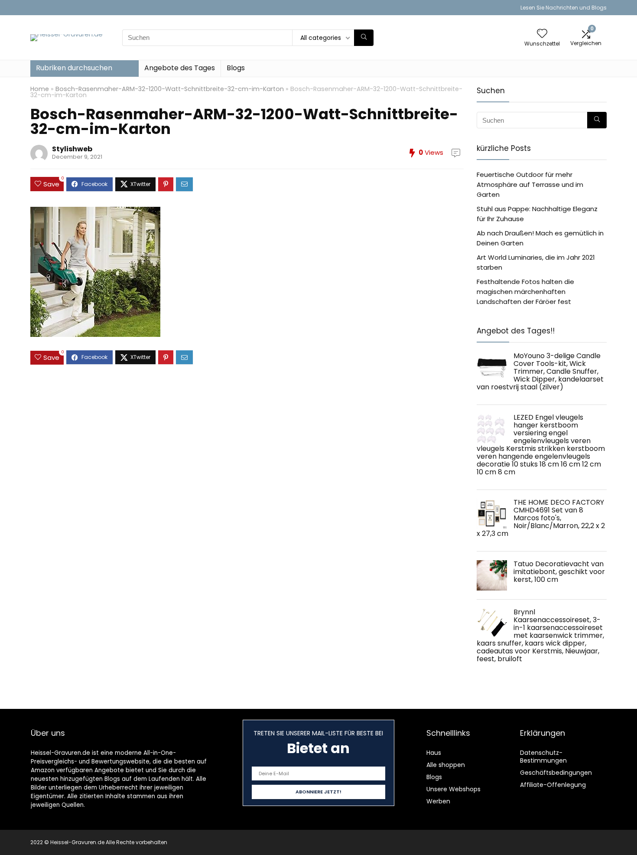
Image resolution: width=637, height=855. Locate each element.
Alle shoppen (445, 764)
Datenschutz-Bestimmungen (543, 756)
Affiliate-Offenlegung (553, 784)
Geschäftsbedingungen (556, 772)
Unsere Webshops (453, 789)
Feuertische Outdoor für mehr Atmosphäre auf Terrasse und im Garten (530, 184)
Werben (438, 801)
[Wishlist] (542, 34)
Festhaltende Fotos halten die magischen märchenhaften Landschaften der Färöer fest (525, 291)
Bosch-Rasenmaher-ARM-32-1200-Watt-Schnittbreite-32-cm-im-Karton (169, 89)
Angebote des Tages (179, 68)
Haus (433, 752)
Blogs (236, 68)
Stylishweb (72, 149)
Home (39, 89)
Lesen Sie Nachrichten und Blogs (563, 7)
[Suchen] (364, 37)
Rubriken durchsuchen (74, 68)
